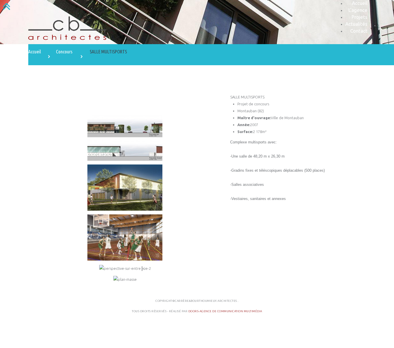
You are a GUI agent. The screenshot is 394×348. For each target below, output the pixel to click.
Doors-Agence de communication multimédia (225, 311)
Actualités (356, 24)
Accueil (359, 3)
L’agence (357, 10)
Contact (358, 30)
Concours (64, 51)
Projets (359, 17)
